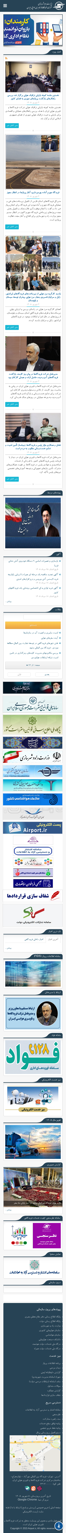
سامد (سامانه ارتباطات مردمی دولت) (44, 1381)
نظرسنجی (56, 1414)
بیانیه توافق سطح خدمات (49, 1423)
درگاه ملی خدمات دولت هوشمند (46, 1344)
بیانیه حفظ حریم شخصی (50, 1428)
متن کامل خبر (12, 125)
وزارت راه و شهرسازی (50, 1326)
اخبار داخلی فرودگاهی (33, 939)
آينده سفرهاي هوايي (49, 638)
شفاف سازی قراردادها (50, 1395)
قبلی (19, 674)
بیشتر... (8, 601)
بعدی (47, 674)
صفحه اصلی (55, 1508)
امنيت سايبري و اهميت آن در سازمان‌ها (40, 633)
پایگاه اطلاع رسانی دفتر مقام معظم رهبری (42, 1317)
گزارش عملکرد (53, 1391)
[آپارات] (39, 1488)
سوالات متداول (54, 1386)
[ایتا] (33, 1488)
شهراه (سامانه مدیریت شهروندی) (46, 1377)
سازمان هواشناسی (53, 1335)
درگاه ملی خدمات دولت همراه (47, 1349)
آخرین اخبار (53, 939)
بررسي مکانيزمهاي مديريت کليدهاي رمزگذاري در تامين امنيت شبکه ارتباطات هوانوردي (33, 655)
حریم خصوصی (42, 1508)
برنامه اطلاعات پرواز (51, 1363)
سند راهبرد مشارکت (51, 1419)
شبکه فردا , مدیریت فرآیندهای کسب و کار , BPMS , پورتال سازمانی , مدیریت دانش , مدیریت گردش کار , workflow (33, 1532)
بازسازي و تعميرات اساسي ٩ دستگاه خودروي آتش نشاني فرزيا (33, 563)
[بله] (27, 1488)
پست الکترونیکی (30, 1512)
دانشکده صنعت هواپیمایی (49, 1339)
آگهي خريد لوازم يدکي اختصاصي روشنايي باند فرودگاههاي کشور (33, 590)
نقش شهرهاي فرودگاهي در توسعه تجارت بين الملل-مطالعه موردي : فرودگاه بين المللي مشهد (32, 645)
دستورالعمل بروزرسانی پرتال (48, 1433)
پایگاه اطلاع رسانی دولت (49, 1321)
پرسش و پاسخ (28, 1508)
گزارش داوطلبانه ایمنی (50, 1372)
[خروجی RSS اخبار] (6, 58)
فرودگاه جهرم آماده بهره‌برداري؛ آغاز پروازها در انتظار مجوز (33, 192)
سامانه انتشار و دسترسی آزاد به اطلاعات (42, 1410)
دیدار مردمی (55, 1368)
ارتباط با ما (15, 1508)
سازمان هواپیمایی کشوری (49, 1330)
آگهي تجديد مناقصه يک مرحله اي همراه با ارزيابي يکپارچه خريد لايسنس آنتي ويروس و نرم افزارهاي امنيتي (33, 577)
